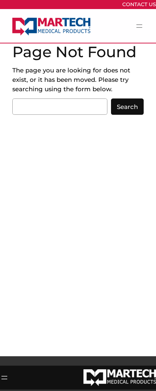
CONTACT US (139, 4)
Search (127, 106)
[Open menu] (139, 26)
